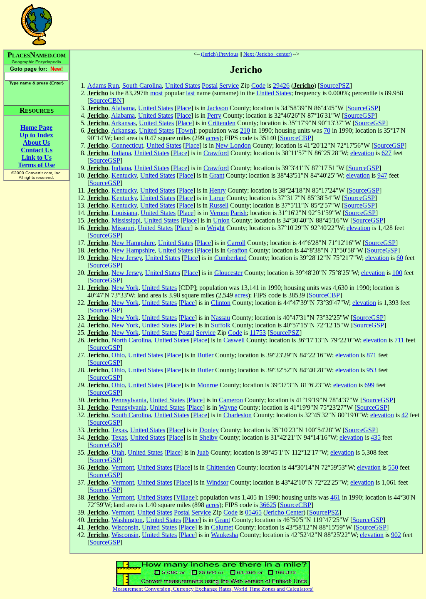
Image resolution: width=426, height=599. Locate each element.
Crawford (216, 152)
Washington (127, 519)
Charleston (237, 414)
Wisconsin (125, 527)
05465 (253, 512)
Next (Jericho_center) (267, 54)
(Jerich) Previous (219, 54)
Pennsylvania (128, 399)
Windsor (217, 482)
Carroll (236, 242)
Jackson (217, 107)
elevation (362, 152)
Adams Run (103, 85)
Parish (238, 212)
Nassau (220, 317)
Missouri (122, 227)
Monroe (207, 385)
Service (229, 85)
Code (258, 85)
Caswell (234, 340)
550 (393, 467)
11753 (258, 332)
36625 (268, 504)
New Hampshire (133, 242)
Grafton (237, 250)
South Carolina (142, 85)
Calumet (222, 527)
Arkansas (123, 122)
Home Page (36, 127)
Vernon (219, 212)
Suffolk (220, 325)
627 (386, 152)
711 (399, 340)
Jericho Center (284, 512)
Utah (117, 452)
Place (184, 107)
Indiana (121, 152)
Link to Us (37, 157)
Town (185, 130)
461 (335, 497)
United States (182, 85)
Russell (218, 205)
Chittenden (220, 467)
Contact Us (36, 149)
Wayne (228, 407)
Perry (214, 115)
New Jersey (126, 257)
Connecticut (127, 145)
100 (397, 272)
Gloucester (228, 272)
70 (327, 130)
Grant (216, 175)
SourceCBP (295, 137)
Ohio (118, 355)
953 (371, 370)
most (156, 93)
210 (245, 130)
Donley (209, 429)
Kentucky (124, 175)
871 (371, 355)
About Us (36, 142)
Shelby (208, 437)
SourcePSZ (335, 85)
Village (185, 497)
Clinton (220, 302)
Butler (205, 355)
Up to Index (36, 135)
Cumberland (230, 257)
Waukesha (224, 534)
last (190, 93)
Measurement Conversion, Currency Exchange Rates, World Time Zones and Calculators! (213, 589)
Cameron (231, 399)
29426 (281, 85)
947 (382, 175)
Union (221, 220)
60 (399, 257)
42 (404, 414)
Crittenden (221, 122)
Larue (217, 197)
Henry (217, 190)
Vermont (122, 467)
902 (396, 534)
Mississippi (126, 220)
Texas (119, 429)
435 (376, 437)
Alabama (123, 107)
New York (125, 287)
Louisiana (124, 212)
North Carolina (131, 340)
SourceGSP (362, 107)
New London (233, 145)
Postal (210, 85)
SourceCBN (105, 100)
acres (212, 137)
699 (369, 385)
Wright (216, 227)
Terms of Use (36, 164)
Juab (203, 452)
